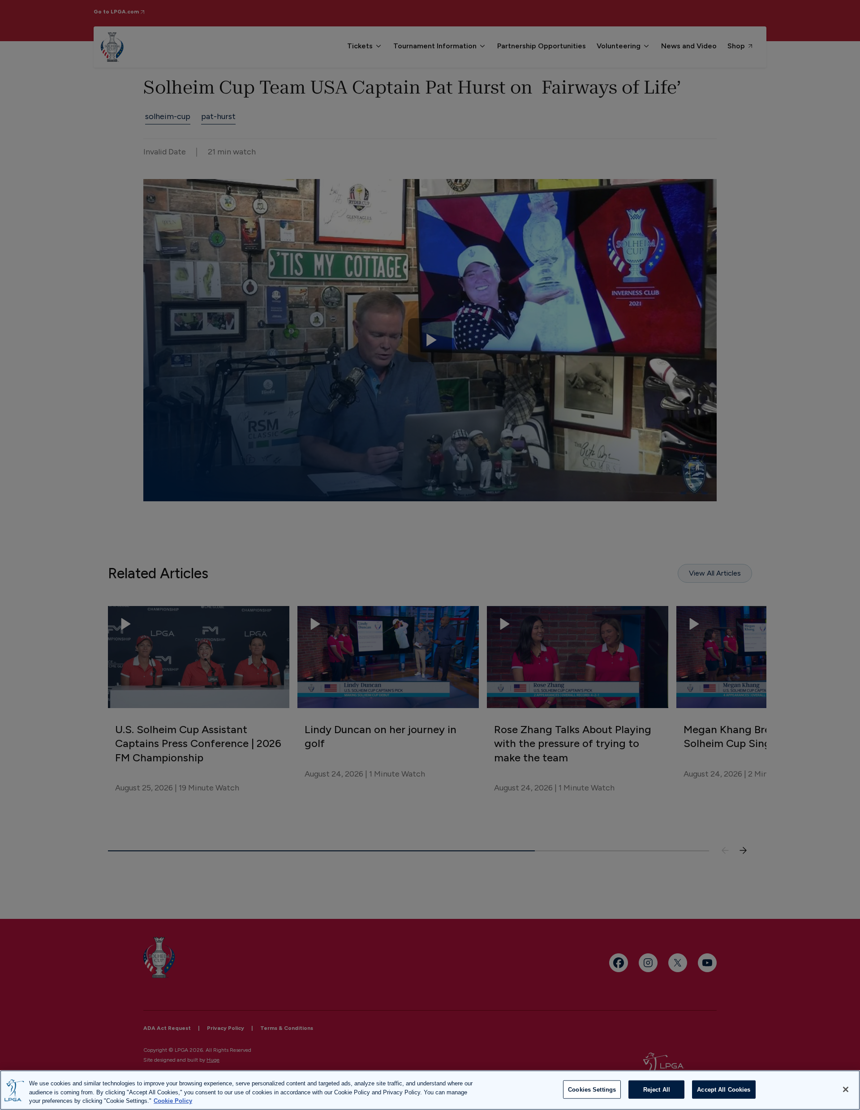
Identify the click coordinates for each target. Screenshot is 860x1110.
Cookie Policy (173, 1100)
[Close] (846, 1089)
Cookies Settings (592, 1089)
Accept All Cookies (723, 1089)
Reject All (656, 1089)
